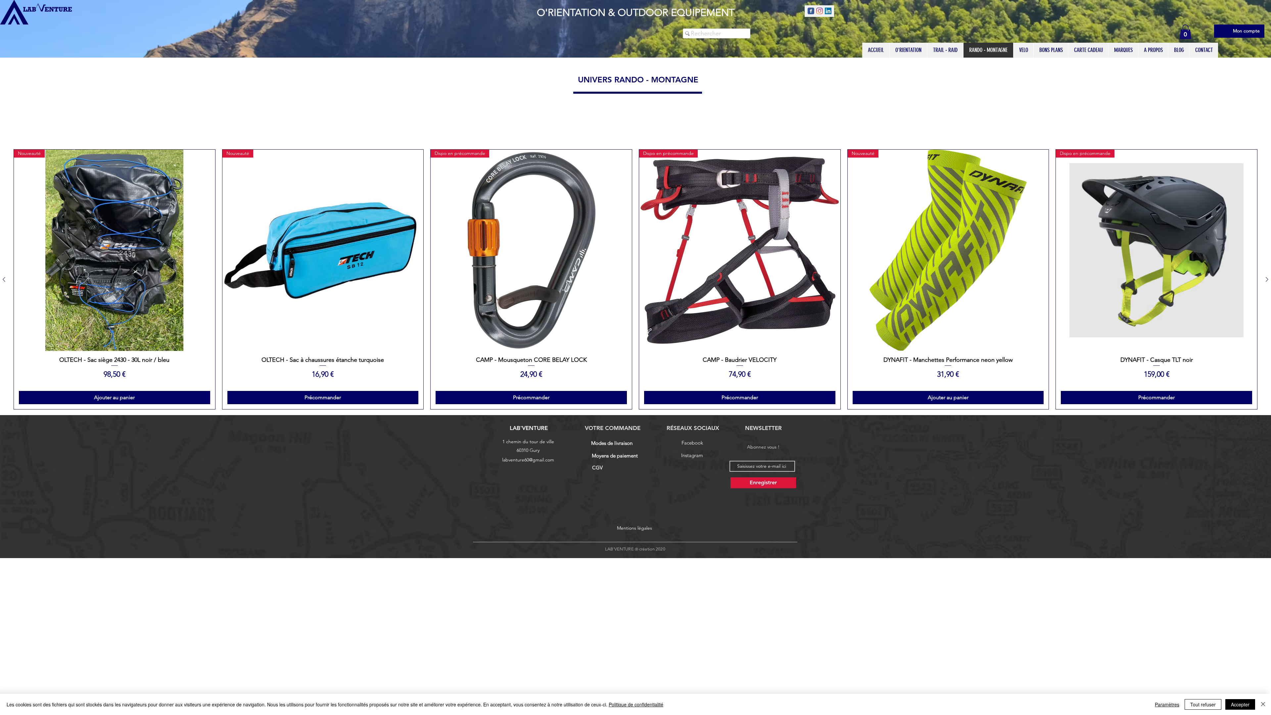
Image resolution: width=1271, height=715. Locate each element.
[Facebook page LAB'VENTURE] (811, 11)
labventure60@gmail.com (528, 460)
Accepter (1240, 704)
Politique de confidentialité (636, 704)
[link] (1185, 31)
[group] (635, 279)
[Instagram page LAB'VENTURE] (819, 11)
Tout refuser (1203, 704)
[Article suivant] (1267, 279)
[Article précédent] (4, 279)
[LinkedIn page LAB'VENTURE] (828, 11)
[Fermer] (1263, 704)
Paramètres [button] (1167, 704)
